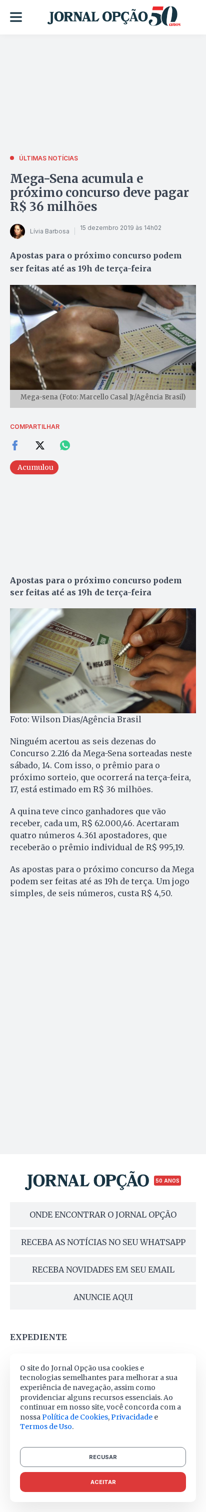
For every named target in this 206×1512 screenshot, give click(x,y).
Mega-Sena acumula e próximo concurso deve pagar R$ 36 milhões (99, 192)
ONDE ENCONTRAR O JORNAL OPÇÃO (103, 1215)
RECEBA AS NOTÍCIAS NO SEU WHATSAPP (103, 1242)
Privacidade (131, 1417)
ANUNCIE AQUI (103, 1297)
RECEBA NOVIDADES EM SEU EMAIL (103, 1270)
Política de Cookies (75, 1417)
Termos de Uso (46, 1426)
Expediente (38, 1337)
